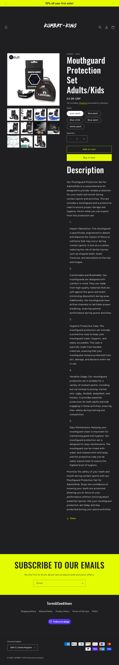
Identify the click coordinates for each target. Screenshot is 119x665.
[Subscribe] (82, 583)
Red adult (93, 113)
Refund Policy (46, 611)
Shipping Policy (28, 611)
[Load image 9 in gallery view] (13, 142)
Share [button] (73, 518)
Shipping (83, 103)
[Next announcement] (113, 3)
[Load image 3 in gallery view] (40, 115)
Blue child (75, 120)
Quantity (71, 133)
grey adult (75, 113)
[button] (6, 27)
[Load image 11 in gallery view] (40, 142)
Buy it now (89, 157)
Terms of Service (80, 611)
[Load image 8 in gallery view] (54, 128)
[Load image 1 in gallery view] (13, 115)
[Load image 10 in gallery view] (27, 142)
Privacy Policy (62, 611)
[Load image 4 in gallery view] (54, 115)
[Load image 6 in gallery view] (27, 128)
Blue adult (93, 120)
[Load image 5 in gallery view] (13, 128)
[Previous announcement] (6, 3)
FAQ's (95, 611)
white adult (75, 126)
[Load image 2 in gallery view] (27, 115)
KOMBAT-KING (20, 658)
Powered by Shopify (35, 658)
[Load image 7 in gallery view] (40, 128)
